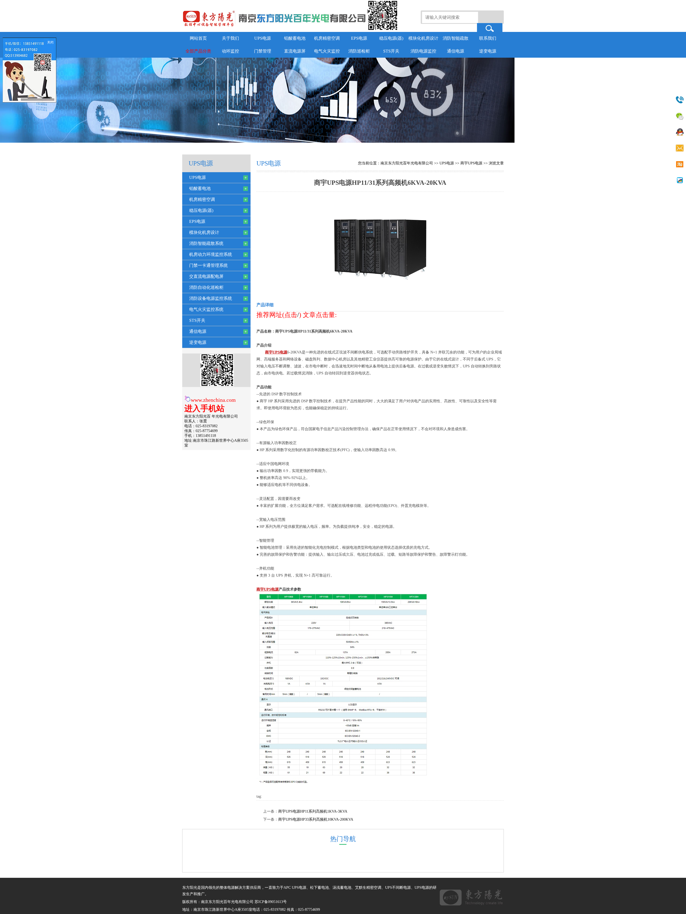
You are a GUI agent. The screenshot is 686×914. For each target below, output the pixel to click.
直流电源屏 (294, 51)
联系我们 (487, 38)
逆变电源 (487, 51)
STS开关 (391, 51)
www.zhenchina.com (213, 400)
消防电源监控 (423, 51)
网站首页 (198, 38)
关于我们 (230, 38)
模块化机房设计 (423, 38)
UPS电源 (262, 38)
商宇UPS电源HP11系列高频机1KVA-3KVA (312, 811)
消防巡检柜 (359, 51)
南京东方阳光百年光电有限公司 (407, 163)
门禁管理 (262, 51)
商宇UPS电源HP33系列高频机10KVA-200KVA (315, 819)
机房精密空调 (327, 38)
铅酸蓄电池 (294, 38)
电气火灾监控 (327, 51)
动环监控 (230, 51)
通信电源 (455, 51)
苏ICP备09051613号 (271, 902)
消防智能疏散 (455, 38)
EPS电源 (359, 38)
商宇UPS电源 (471, 163)
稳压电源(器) (391, 38)
